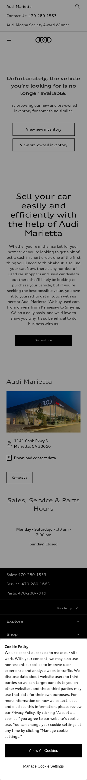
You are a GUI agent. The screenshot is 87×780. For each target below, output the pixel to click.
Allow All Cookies (43, 751)
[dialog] (43, 709)
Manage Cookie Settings (43, 766)
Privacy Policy (23, 712)
